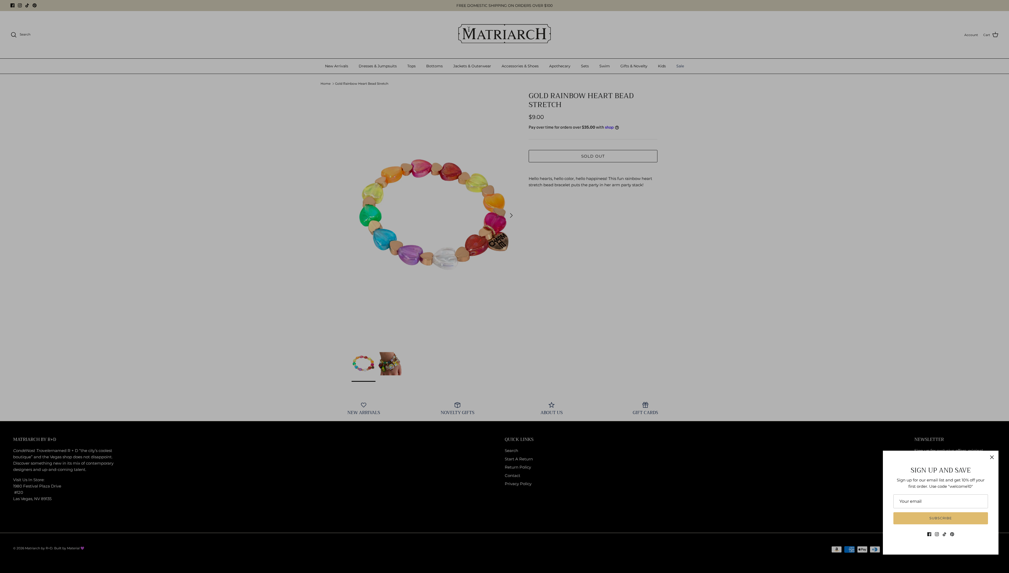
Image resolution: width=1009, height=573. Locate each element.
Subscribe (940, 518)
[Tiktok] (944, 534)
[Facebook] (929, 534)
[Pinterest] (952, 534)
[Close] (992, 457)
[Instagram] (937, 534)
